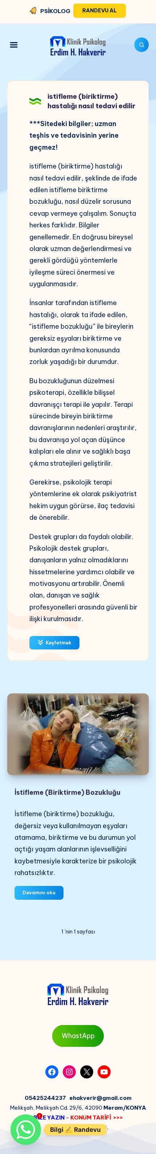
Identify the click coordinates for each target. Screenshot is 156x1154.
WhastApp (78, 1036)
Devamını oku (42, 894)
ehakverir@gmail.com (100, 1097)
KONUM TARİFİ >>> (96, 1117)
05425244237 (45, 1097)
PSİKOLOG (55, 11)
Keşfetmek (58, 642)
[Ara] (141, 44)
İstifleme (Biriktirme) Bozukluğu (67, 792)
